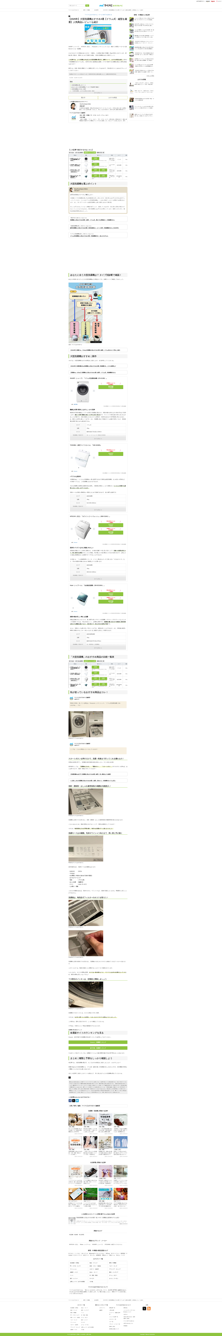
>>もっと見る (150, 75)
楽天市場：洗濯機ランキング (98, 1048)
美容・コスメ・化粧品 (95, 1266)
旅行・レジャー (74, 1278)
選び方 (83, 97)
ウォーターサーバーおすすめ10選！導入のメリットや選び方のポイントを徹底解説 (144, 107)
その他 (91, 1281)
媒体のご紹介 (112, 1326)
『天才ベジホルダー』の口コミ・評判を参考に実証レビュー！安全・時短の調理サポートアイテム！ (144, 83)
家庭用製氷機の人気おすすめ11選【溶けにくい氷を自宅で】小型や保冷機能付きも (105, 1205)
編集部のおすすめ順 (89, 152)
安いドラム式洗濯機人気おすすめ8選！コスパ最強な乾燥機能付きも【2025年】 (75, 1130)
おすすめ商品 (113, 97)
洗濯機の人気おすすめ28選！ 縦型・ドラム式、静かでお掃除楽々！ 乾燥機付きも (92, 220)
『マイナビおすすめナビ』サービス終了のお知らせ (98, 14)
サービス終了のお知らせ (129, 1320)
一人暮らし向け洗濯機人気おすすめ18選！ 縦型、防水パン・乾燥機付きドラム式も (93, 780)
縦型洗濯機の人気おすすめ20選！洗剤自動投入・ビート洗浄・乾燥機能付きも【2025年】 (94, 228)
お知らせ (125, 1314)
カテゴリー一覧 (112, 1319)
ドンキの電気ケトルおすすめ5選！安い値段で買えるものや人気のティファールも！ (144, 30)
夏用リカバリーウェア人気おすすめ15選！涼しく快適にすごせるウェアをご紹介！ (144, 115)
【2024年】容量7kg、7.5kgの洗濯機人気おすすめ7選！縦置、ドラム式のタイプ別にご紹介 (95, 350)
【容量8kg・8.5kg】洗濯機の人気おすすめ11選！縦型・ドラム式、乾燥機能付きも (93, 372)
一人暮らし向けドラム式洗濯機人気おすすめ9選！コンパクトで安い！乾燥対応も (90, 1153)
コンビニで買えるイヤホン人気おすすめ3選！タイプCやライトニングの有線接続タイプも (144, 19)
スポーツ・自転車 (94, 1269)
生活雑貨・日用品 (117, 1149)
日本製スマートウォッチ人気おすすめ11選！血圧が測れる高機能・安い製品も (144, 59)
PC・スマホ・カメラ (73, 1201)
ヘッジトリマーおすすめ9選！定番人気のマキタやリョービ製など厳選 (90, 1205)
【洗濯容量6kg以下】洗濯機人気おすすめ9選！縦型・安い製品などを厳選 (90, 774)
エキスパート (102, 1307)
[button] (72, 391)
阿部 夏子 (77, 190)
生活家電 (96, 10)
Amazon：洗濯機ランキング (98, 1042)
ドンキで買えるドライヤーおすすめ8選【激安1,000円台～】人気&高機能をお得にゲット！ (144, 65)
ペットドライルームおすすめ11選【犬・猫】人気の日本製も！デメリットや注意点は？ (75, 1182)
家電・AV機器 (86, 10)
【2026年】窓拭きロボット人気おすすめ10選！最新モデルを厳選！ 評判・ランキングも (144, 71)
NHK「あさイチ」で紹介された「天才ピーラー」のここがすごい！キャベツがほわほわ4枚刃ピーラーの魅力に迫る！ (144, 91)
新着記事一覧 (112, 1307)
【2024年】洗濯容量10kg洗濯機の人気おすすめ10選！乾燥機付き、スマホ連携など (93, 366)
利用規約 (125, 1325)
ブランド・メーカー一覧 (114, 1324)
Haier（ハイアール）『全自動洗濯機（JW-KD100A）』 (75, 176)
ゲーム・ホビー (113, 1275)
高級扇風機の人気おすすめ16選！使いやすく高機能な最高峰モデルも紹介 (97, 1217)
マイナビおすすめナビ (74, 10)
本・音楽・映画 (93, 1275)
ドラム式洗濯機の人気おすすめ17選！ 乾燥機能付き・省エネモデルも (89, 236)
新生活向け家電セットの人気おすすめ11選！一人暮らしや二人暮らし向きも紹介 (90, 1130)
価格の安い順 (100, 152)
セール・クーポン (113, 1278)
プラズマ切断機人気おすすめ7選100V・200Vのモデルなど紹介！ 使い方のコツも (120, 1205)
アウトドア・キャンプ (114, 1269)
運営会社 (125, 1307)
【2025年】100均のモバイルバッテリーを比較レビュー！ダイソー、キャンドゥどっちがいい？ (144, 42)
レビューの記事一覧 (113, 1316)
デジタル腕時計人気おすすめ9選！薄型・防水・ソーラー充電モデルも (90, 1182)
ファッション (86, 1178)
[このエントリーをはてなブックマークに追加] (77, 1100)
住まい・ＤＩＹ (87, 1201)
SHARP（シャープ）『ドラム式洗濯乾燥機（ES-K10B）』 (75, 159)
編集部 (100, 1310)
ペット (70, 1178)
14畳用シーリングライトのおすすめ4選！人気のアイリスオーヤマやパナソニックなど (120, 1182)
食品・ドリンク (93, 1263)
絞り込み (71, 152)
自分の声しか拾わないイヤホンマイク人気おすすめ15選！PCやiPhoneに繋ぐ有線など (144, 25)
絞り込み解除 (79, 152)
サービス (92, 1278)
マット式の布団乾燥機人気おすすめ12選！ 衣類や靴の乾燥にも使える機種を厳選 (105, 1130)
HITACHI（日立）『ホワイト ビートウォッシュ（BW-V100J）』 (75, 170)
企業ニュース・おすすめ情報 (77, 1281)
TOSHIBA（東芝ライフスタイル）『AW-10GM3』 (75, 165)
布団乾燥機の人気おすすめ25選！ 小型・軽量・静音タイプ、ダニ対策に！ (75, 1153)
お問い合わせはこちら (128, 1323)
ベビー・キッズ (113, 1266)
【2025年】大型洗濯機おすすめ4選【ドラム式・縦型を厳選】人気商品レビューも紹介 (123, 10)
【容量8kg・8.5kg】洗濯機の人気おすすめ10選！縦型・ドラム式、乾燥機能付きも (120, 1130)
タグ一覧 (111, 1321)
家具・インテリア (117, 1178)
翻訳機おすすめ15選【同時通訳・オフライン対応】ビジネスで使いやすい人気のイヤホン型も (144, 36)
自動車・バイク (74, 1272)
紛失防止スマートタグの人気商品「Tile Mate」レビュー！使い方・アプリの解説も (75, 1205)
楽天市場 (75, 404)
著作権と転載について (114, 1328)
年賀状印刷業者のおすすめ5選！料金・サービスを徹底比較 (144, 99)
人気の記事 (111, 1310)
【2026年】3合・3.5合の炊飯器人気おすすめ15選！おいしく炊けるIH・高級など (144, 53)
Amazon (75, 471)
